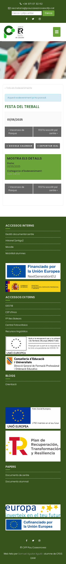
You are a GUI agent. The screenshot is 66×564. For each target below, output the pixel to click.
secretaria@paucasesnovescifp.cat (32, 8)
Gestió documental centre (20, 234)
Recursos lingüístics (16, 331)
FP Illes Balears (13, 318)
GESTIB (9, 305)
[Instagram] (40, 19)
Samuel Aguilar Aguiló (30, 553)
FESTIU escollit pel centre (48, 131)
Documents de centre (17, 475)
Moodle (10, 246)
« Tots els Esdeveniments (18, 88)
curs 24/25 (13, 174)
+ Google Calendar (19, 145)
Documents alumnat (17, 481)
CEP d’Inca (11, 312)
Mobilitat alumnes (15, 253)
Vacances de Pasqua (16, 131)
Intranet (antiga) (14, 240)
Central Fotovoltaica (16, 324)
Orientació (11, 384)
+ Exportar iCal (47, 145)
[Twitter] (33, 19)
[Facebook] (26, 19)
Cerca (48, 13)
